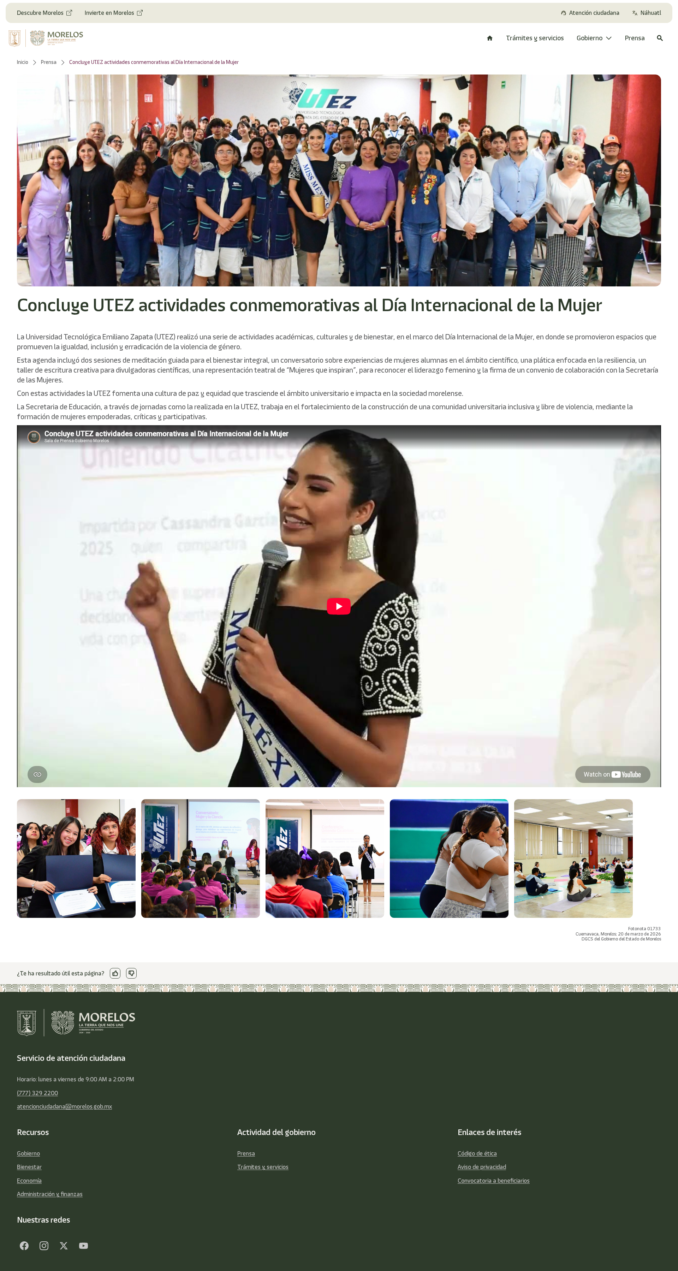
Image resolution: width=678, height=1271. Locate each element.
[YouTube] (83, 1246)
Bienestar (29, 1167)
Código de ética (477, 1153)
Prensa (246, 1153)
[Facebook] (24, 1246)
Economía (29, 1180)
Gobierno (28, 1153)
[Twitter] (63, 1246)
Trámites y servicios (263, 1167)
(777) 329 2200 (37, 1093)
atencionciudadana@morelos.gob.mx (64, 1106)
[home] (52, 38)
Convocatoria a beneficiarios (494, 1180)
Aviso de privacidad (482, 1167)
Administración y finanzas (50, 1194)
